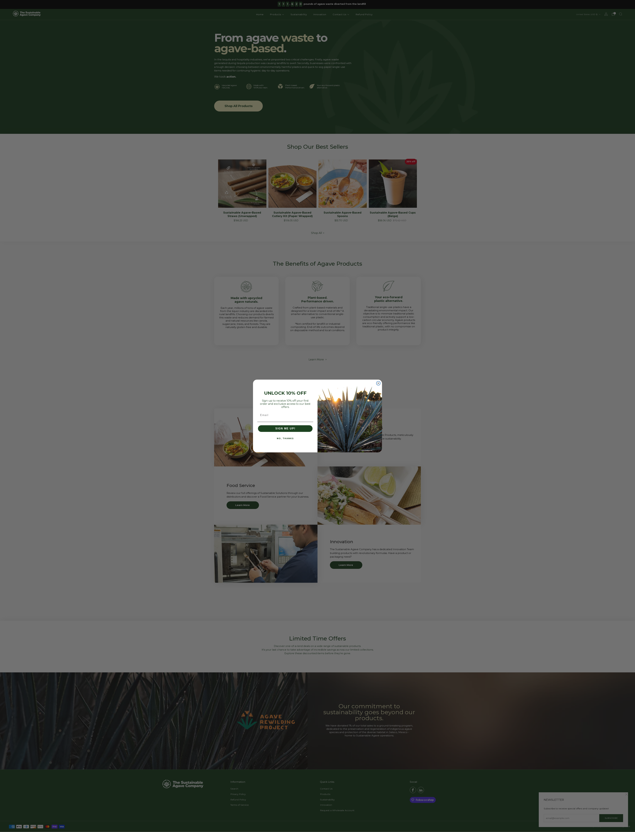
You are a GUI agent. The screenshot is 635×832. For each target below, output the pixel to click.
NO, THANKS (285, 438)
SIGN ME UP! (285, 428)
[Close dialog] (378, 383)
